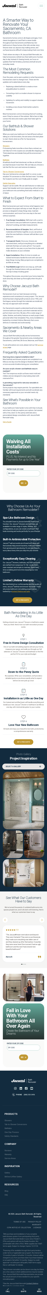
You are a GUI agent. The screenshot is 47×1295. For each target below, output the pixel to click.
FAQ (6, 1195)
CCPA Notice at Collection (19, 1227)
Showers (8, 1120)
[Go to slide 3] (24, 964)
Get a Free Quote (22, 600)
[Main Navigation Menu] (41, 5)
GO (22, 483)
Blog (6, 1191)
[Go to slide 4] (25, 964)
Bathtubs (8, 1128)
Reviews (8, 1150)
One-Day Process (12, 1132)
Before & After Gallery (13, 1177)
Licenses (37, 1227)
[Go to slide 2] (23, 964)
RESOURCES (12, 1184)
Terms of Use (19, 1222)
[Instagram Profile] (15, 1088)
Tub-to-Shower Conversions (16, 1124)
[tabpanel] (23, 829)
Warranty (8, 1154)
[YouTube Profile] (32, 1088)
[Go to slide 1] (22, 964)
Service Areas (10, 1158)
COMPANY (10, 1144)
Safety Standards (11, 1136)
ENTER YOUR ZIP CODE (15, 469)
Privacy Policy (34, 1222)
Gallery (7, 1173)
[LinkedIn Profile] (21, 1088)
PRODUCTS (11, 1114)
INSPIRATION (12, 1166)
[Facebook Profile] (26, 1088)
